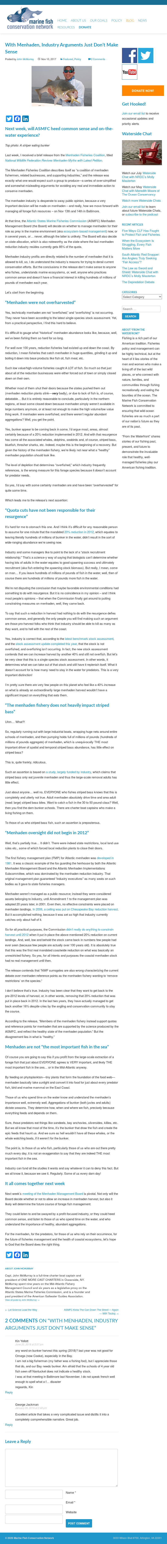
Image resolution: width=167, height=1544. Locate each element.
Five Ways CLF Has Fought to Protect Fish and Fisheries (141, 232)
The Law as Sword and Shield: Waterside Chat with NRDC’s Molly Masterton (140, 272)
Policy (116, 20)
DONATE (85, 27)
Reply (9, 1392)
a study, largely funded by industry (68, 772)
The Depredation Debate (138, 282)
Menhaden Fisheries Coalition (85, 155)
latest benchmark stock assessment (89, 638)
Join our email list (133, 113)
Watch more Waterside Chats (141, 200)
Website (71, 1512)
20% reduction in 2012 (79, 532)
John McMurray (25, 59)
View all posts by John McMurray (22, 1299)
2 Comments (98, 59)
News (142, 20)
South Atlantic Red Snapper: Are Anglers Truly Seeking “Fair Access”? (140, 258)
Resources (66, 27)
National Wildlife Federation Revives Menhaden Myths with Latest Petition (53, 160)
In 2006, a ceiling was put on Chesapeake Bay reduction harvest (75, 909)
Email (70, 1502)
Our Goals (98, 20)
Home (62, 20)
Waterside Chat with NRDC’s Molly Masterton (139, 177)
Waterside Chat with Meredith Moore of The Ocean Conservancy (140, 191)
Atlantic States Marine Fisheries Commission (57, 221)
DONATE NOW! (143, 90)
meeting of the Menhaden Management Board (52, 1193)
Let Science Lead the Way (21, 1309)
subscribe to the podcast (141, 214)
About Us (78, 20)
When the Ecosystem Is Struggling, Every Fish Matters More (138, 244)
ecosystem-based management (85, 231)
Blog (130, 20)
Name (71, 1492)
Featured (68, 59)
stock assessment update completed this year (46, 644)
